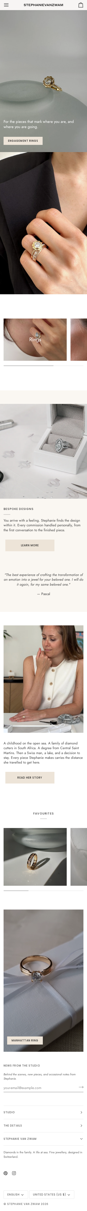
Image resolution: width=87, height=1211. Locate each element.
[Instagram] (14, 1173)
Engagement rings (23, 141)
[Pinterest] (6, 1173)
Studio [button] (9, 1112)
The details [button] (13, 1125)
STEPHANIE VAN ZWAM (23, 1204)
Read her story (29, 777)
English (13, 1194)
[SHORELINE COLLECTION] (35, 857)
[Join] (79, 1087)
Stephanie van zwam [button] (20, 1139)
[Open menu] (10, 5)
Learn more (30, 545)
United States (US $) (49, 1194)
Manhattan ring (25, 1040)
